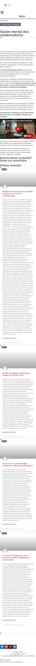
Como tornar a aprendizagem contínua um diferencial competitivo (18, 464)
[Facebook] (15, 647)
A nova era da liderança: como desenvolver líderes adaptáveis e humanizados (16, 557)
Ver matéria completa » (9, 338)
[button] (5, 5)
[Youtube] (6, 647)
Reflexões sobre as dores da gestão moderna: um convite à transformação (18, 193)
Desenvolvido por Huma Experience (11, 662)
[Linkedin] (2, 647)
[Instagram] (10, 647)
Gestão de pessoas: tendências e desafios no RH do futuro (16, 374)
